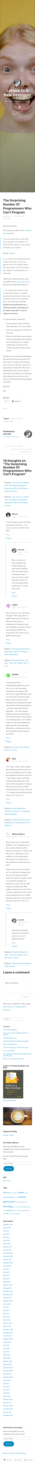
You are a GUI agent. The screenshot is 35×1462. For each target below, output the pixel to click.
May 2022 (6, 1275)
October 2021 (7, 1298)
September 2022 (8, 1263)
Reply (9, 538)
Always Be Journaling (10, 1030)
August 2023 (7, 1228)
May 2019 (6, 1390)
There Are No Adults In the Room (13, 1059)
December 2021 (8, 1291)
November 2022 (8, 1256)
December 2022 (8, 1253)
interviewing (18, 1202)
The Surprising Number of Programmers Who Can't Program (17, 1055)
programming (8, 421)
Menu (18, 113)
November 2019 (8, 1371)
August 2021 (7, 1304)
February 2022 (7, 1285)
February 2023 (7, 1247)
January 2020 (7, 1364)
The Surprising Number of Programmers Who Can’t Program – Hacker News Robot (17, 652)
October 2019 (7, 1374)
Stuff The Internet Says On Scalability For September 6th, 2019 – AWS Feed (18, 823)
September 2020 (8, 1339)
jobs (26, 1202)
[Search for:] (13, 1019)
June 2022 (6, 1272)
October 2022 (7, 1259)
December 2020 (8, 1329)
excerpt (19, 418)
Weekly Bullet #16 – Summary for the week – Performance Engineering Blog (17, 811)
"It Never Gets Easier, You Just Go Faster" (16, 1047)
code (25, 1193)
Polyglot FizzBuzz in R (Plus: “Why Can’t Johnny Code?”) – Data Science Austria (17, 955)
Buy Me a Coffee (8, 1135)
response (12, 253)
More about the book (9, 1100)
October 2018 (7, 1412)
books (11, 1193)
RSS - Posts (6, 1181)
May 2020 (6, 1352)
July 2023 (6, 1231)
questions (10, 1210)
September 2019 (8, 1377)
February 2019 (7, 1399)
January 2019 (7, 1402)
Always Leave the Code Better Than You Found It (15, 1034)
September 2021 (8, 1301)
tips (4, 1214)
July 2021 (6, 1307)
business (15, 1193)
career (21, 1192)
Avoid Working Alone (10, 1038)
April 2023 (6, 1240)
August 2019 (7, 1380)
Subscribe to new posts (12, 1427)
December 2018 (8, 1406)
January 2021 (7, 1326)
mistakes (18, 1207)
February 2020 (7, 1361)
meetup (14, 1207)
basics (13, 418)
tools (7, 1213)
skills (15, 1210)
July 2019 (6, 1383)
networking (23, 1207)
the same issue (20, 282)
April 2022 (6, 1279)
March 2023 (7, 1244)
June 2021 (6, 1310)
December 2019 (8, 1368)
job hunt (23, 1202)
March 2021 (7, 1320)
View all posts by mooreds (11, 437)
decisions (15, 1197)
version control (12, 1213)
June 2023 (6, 1234)
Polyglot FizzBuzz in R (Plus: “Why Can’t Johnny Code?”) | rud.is (17, 663)
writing (18, 1214)
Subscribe (9, 1169)
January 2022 (7, 1288)
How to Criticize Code (10, 1044)
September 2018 (8, 1415)
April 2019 (6, 1393)
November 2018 (8, 1409)
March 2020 (7, 1358)
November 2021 (8, 1294)
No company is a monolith (13, 446)
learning (7, 1206)
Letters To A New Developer (17, 92)
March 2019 (7, 1396)
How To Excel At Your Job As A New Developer (17, 450)
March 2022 (7, 1282)
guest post (9, 1201)
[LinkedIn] (19, 106)
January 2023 (7, 1250)
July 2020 (6, 1345)
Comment (25, 997)
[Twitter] (15, 106)
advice (6, 1192)
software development (22, 1210)
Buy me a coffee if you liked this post (14, 1453)
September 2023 (8, 1224)
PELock (15, 514)
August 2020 (7, 1342)
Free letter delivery (11, 1143)
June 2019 (6, 1387)
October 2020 (7, 1336)
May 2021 (6, 1313)
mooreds (8, 216)
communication (8, 1197)
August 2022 (7, 1266)
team (29, 1210)
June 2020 (6, 1348)
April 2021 (6, 1317)
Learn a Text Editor (9, 1051)
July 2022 (6, 1269)
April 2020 (6, 1355)
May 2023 (6, 1237)
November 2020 (8, 1333)
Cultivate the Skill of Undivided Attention (16, 1041)
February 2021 (7, 1323)
